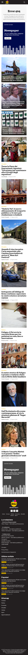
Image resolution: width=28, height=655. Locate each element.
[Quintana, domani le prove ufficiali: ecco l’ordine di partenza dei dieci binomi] (14, 69)
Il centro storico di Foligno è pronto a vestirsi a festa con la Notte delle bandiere (13, 374)
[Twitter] (17, 511)
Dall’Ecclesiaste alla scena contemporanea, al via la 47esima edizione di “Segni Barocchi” (13, 414)
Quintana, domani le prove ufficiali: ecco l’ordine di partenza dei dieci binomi (13, 559)
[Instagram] (14, 511)
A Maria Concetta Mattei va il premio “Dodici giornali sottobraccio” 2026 (13, 453)
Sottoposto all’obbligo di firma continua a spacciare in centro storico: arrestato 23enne (13, 295)
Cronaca (5, 127)
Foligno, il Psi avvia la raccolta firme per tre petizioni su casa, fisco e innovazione (12, 335)
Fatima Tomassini (5, 217)
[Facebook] (12, 511)
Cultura (3, 408)
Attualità (5, 74)
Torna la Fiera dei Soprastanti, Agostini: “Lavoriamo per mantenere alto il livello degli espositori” (13, 170)
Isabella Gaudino (5, 259)
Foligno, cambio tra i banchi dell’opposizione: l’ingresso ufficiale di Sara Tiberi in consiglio (12, 565)
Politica (3, 330)
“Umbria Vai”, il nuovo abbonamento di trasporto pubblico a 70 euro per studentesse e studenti (13, 212)
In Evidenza (5, 99)
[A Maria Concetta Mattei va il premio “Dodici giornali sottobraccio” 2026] (14, 434)
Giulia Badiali (4, 176)
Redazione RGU (4, 340)
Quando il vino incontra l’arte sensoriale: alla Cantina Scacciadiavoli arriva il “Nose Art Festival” (12, 253)
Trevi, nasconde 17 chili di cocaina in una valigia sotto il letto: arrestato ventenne (13, 570)
